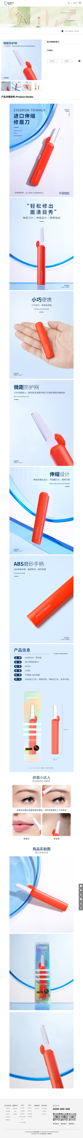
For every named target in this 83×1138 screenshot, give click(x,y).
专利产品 (76, 31)
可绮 (15, 1111)
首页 (66, 31)
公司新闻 (44, 1111)
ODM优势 (29, 1116)
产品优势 (22, 1111)
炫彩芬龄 (15, 1108)
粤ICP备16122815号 (36, 1133)
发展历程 (8, 1119)
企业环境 (8, 1117)
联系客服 (52, 61)
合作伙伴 (22, 1113)
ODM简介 (29, 1108)
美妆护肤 (44, 1114)
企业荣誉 (8, 1111)
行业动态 (44, 1108)
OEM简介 (22, 1108)
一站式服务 (29, 1113)
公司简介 (8, 1108)
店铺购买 (67, 61)
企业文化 (8, 1114)
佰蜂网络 (49, 1133)
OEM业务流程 (22, 1122)
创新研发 (70, 31)
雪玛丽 (15, 1114)
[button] (40, 60)
